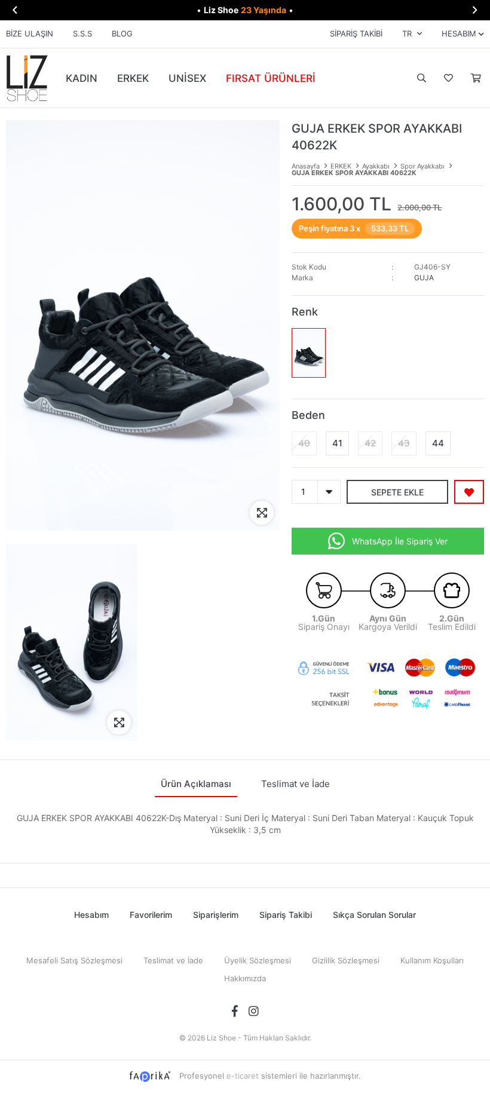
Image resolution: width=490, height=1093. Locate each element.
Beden (308, 415)
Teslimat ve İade (173, 960)
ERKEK (133, 78)
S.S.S (82, 33)
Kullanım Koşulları (432, 960)
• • (245, 10)
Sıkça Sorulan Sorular (374, 915)
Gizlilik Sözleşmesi (345, 960)
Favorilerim (447, 78)
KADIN (81, 78)
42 (370, 443)
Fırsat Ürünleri (271, 78)
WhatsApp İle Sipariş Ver (400, 541)
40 (304, 443)
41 (337, 443)
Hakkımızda (245, 978)
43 (404, 443)
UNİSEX (187, 78)
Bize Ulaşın (29, 33)
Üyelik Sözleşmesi (257, 960)
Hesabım (91, 915)
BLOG (122, 33)
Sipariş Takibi (356, 33)
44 (438, 443)
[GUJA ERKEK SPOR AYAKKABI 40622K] (308, 353)
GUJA (424, 277)
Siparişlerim (215, 915)
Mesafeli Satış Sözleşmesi (74, 960)
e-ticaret (242, 1075)
